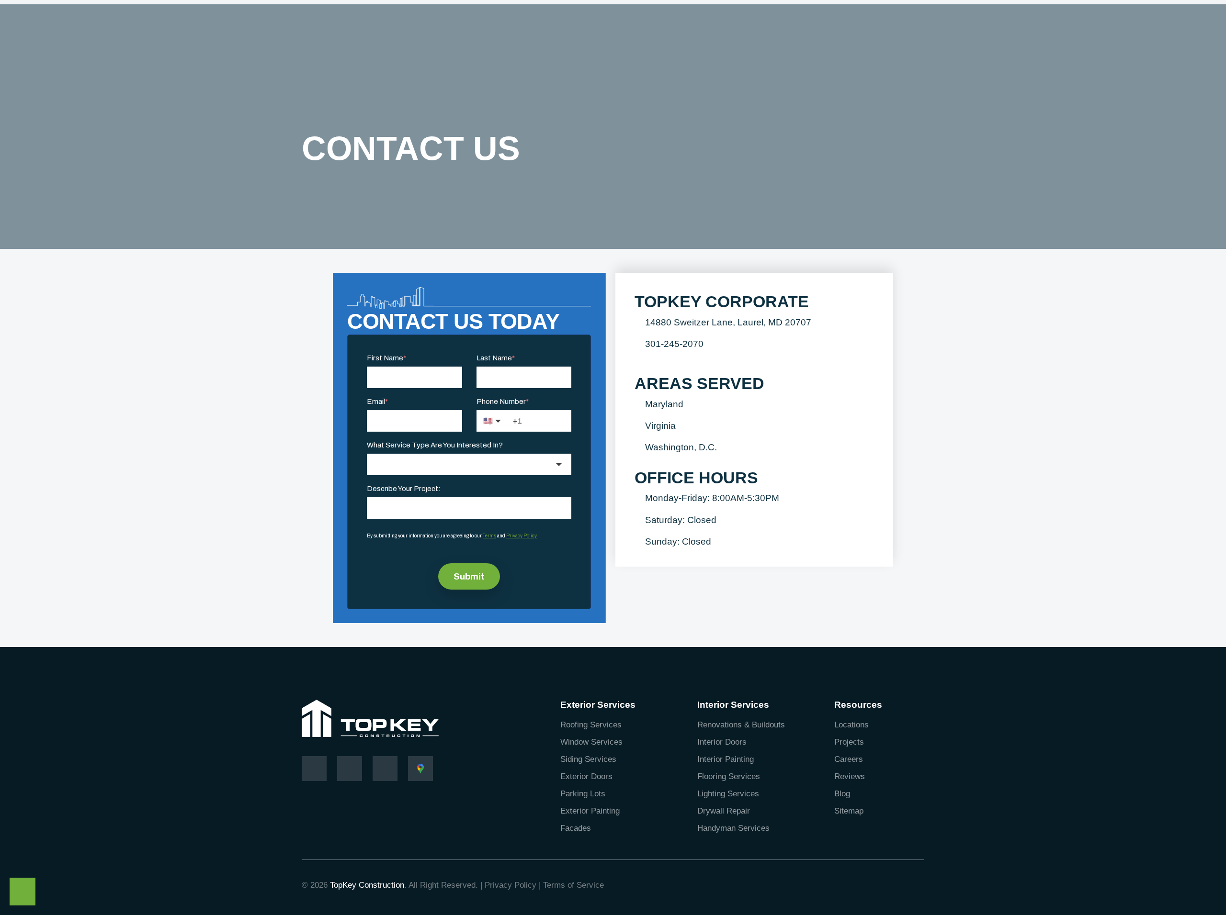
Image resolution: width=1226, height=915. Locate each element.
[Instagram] (349, 768)
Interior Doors (722, 742)
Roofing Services (591, 724)
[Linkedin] (385, 768)
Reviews (849, 776)
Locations (851, 724)
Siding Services (588, 759)
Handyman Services (733, 828)
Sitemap (848, 810)
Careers (848, 759)
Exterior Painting (590, 810)
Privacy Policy (510, 885)
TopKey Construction (367, 885)
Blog (842, 793)
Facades (575, 828)
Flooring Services (728, 776)
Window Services (591, 742)
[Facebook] (314, 768)
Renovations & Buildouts (741, 724)
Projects (849, 742)
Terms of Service (573, 885)
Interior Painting (725, 759)
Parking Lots (582, 793)
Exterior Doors (586, 776)
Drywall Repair (723, 810)
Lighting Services (728, 793)
